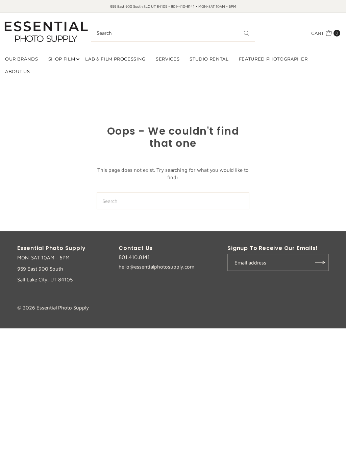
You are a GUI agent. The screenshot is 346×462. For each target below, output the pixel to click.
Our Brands (21, 59)
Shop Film (61, 59)
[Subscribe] (320, 262)
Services (167, 59)
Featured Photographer (273, 59)
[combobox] (173, 33)
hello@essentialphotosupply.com (156, 267)
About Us (17, 71)
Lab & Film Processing (115, 59)
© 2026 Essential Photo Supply (53, 307)
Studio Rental (209, 59)
